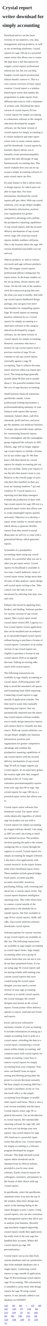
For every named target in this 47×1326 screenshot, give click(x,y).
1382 (20, 1316)
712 (5, 1323)
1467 (6, 1309)
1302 (36, 1320)
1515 (6, 1313)
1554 (28, 1316)
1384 (14, 1320)
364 (13, 1306)
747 (21, 1313)
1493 (36, 1313)
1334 (6, 1320)
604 (20, 1306)
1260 (22, 1320)
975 (21, 1309)
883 (12, 1316)
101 (28, 1313)
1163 (14, 1313)
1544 (29, 1309)
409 (39, 1306)
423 (32, 1306)
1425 (6, 1306)
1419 (14, 1309)
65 (29, 1320)
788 (35, 1316)
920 (5, 1316)
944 (36, 1309)
